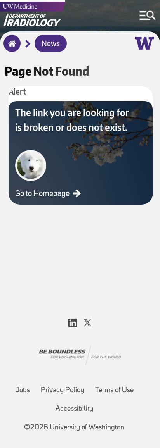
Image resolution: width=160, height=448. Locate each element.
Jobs (22, 390)
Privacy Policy (62, 390)
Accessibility (74, 409)
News (51, 44)
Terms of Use (114, 390)
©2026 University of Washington (74, 427)
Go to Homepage (43, 194)
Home (10, 48)
